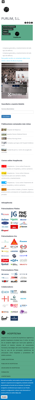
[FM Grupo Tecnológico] (5, 247)
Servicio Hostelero (8, 29)
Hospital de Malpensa (14, 130)
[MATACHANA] (5, 274)
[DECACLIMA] (5, 256)
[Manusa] (23, 256)
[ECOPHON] (5, 251)
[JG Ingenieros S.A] (13, 214)
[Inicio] (6, 9)
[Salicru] (23, 264)
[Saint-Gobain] (23, 223)
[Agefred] (14, 223)
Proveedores (6, 34)
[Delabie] (5, 227)
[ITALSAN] (5, 219)
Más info (18, 393)
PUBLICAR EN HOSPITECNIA (9, 363)
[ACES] (23, 312)
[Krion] (14, 247)
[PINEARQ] (22, 214)
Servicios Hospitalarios (9, 26)
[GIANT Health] (5, 318)
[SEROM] (23, 227)
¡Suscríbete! (6, 116)
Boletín (21, 104)
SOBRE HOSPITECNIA (7, 359)
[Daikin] (23, 241)
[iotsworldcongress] (14, 306)
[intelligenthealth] (5, 306)
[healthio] (23, 298)
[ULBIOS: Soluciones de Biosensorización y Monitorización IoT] (23, 278)
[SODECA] (23, 251)
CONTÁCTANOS (5, 376)
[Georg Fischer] (14, 260)
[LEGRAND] (5, 230)
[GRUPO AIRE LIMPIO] (5, 241)
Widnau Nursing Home (14, 138)
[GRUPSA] (23, 247)
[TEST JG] (14, 274)
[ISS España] (14, 256)
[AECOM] (23, 281)
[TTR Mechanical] (5, 278)
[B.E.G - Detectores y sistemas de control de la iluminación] (14, 227)
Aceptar (4, 397)
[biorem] (14, 298)
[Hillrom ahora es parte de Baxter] (23, 219)
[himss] (23, 292)
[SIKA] (14, 241)
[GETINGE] (23, 274)
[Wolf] (5, 281)
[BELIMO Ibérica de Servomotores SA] (14, 281)
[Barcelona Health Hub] (5, 312)
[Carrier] (5, 223)
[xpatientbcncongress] (23, 306)
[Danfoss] (5, 260)
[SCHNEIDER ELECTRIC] (14, 219)
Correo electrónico (7, 109)
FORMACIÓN (5, 372)
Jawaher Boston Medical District (17, 134)
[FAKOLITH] (14, 264)
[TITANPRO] (14, 278)
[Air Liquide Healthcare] (5, 214)
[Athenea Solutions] (14, 318)
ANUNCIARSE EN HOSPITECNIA (10, 368)
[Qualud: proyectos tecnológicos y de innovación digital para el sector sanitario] (5, 264)
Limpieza (5, 31)
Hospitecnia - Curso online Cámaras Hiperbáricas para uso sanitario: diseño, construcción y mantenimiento (15, 175)
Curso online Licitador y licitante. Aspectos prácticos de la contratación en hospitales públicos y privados (17, 192)
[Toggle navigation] (3, 1)
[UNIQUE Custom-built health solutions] (14, 312)
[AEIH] (5, 292)
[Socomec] (14, 251)
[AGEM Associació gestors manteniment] (14, 292)
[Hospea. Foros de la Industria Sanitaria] (5, 298)
